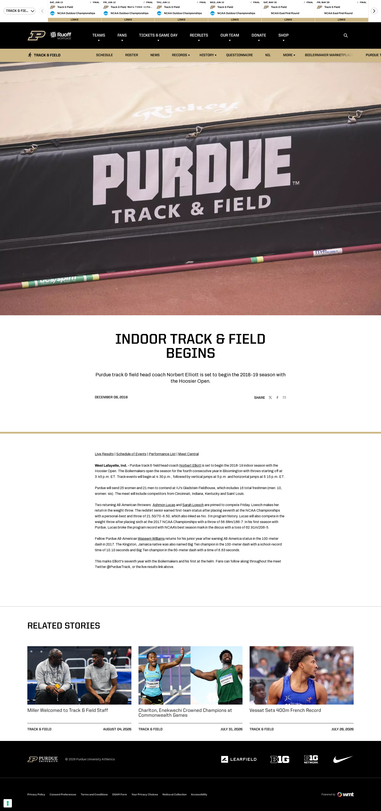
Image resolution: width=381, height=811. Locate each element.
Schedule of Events (131, 454)
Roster (131, 55)
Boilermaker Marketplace (329, 55)
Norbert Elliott (190, 465)
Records (179, 55)
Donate (259, 35)
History (207, 55)
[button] (374, 11)
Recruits (199, 35)
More (288, 55)
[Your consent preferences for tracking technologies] (8, 803)
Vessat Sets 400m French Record (285, 710)
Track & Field (39, 729)
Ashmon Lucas (164, 505)
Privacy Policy (36, 794)
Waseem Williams (151, 538)
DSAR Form (119, 794)
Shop (283, 35)
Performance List (162, 454)
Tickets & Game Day (158, 35)
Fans (122, 35)
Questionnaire (239, 55)
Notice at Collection (174, 794)
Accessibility (199, 794)
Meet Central (188, 454)
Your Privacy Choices (144, 794)
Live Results (104, 454)
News (155, 55)
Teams (98, 35)
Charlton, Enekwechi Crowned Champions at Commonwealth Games (185, 713)
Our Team (229, 35)
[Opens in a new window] (238, 759)
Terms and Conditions (94, 794)
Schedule (104, 55)
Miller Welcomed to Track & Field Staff (67, 710)
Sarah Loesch (193, 505)
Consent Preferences (63, 794)
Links (74, 20)
